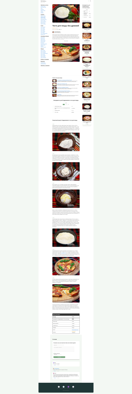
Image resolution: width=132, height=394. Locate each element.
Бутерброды (42, 9)
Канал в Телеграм (63, 388)
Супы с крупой (43, 30)
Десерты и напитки (45, 65)
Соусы (41, 8)
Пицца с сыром (43, 50)
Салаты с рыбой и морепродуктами (43, 17)
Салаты (42, 14)
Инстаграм (68, 388)
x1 (63, 104)
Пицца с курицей (43, 56)
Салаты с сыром (43, 20)
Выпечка (43, 61)
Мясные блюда (43, 37)
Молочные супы (43, 34)
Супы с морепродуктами (44, 33)
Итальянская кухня (75, 329)
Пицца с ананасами (43, 57)
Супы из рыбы (43, 32)
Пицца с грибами (43, 55)
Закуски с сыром (43, 10)
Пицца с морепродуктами (44, 53)
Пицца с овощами (43, 52)
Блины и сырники (45, 59)
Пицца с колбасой (43, 51)
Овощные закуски (43, 6)
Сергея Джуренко (43, 1)
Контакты (73, 388)
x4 (68, 104)
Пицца (42, 48)
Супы (42, 25)
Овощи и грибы (43, 39)
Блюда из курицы (43, 40)
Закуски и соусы (44, 5)
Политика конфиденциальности (66, 390)
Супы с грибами (43, 31)
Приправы (42, 12)
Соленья (42, 11)
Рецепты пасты (43, 38)
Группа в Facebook (59, 388)
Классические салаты (44, 19)
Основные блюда (45, 36)
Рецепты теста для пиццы (57, 77)
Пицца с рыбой (43, 54)
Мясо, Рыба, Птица (43, 7)
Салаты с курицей (43, 18)
